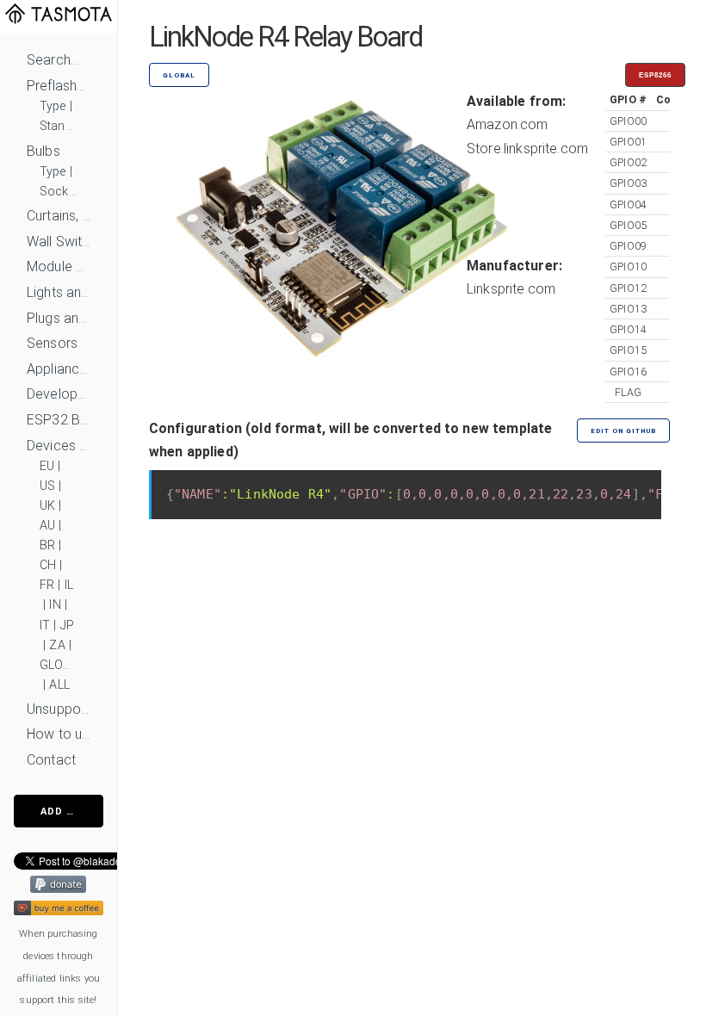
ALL (59, 685)
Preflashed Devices (58, 85)
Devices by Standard (58, 445)
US (47, 486)
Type (53, 106)
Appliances (58, 369)
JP (67, 625)
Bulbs (43, 151)
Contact (51, 760)
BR (47, 545)
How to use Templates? (58, 734)
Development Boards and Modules (58, 394)
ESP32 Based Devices (58, 420)
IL (69, 585)
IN (54, 605)
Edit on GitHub (623, 431)
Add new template (71, 811)
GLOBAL (58, 665)
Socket (58, 191)
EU (47, 466)
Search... (52, 60)
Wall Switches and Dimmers (58, 241)
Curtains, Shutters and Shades (58, 216)
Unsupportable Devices (58, 709)
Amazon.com (507, 124)
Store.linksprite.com (527, 148)
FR (47, 585)
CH (48, 565)
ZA (57, 645)
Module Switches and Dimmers (58, 266)
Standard (58, 126)
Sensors (52, 343)
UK (47, 506)
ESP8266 (655, 75)
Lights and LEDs (58, 292)
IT (45, 625)
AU (47, 525)
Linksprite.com (511, 289)
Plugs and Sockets (58, 318)
